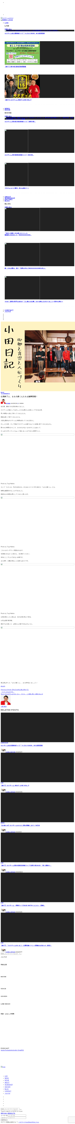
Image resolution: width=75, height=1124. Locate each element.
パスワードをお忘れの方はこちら (29, 1122)
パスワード (4, 1117)
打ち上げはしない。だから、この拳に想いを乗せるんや (26, 694)
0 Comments (5, 393)
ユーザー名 (4, 1115)
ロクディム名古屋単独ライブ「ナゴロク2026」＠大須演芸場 (25, 33)
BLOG (7, 201)
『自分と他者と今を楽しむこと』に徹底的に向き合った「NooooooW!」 (18, 234)
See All (8, 29)
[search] (20, 1109)
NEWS (2, 822)
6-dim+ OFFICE (10, 792)
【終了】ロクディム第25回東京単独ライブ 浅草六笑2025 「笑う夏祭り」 (26, 865)
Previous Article (6, 690)
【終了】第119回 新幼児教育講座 (15, 66)
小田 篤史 (8, 403)
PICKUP (5, 742)
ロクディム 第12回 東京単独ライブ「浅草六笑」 (20, 121)
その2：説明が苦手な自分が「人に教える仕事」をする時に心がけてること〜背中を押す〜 (34, 301)
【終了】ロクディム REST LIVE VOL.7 (18, 100)
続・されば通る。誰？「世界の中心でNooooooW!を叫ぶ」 (25, 268)
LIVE (6, 23)
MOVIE (7, 110)
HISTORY (7, 1087)
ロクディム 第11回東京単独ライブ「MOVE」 (19, 155)
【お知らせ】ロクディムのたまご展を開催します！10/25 (20, 825)
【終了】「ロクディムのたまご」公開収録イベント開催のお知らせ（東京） (26, 945)
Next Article (5, 694)
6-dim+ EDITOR (10, 752)
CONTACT (8, 1091)
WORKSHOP (9, 1084)
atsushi (3, 686)
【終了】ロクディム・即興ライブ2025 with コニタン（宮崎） (23, 905)
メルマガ (8, 311)
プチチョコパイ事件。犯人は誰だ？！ (17, 188)
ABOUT (7, 1082)
